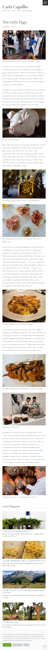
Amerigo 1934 (26, 329)
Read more (29, 640)
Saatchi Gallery (37, 450)
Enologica (9, 250)
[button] (45, 2)
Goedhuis (15, 453)
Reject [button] (26, 645)
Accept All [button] (7, 645)
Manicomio (36, 447)
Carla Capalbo (15, 7)
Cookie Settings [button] (17, 645)
